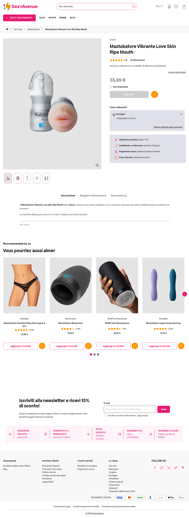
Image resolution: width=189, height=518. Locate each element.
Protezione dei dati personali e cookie (118, 506)
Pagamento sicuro (85, 469)
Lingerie (112, 472)
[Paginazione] (8, 178)
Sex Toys (18, 29)
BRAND (63, 17)
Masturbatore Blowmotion (70, 323)
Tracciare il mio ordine (52, 469)
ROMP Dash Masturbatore (117, 323)
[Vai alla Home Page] (7, 29)
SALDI (42, 17)
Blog (5, 469)
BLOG (72, 17)
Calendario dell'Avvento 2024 (122, 491)
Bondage (113, 475)
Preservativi (114, 485)
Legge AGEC (47, 482)
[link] (169, 6)
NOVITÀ (52, 17)
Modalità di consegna (87, 466)
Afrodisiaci (114, 478)
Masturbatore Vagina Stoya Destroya (163, 323)
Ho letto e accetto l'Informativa (128, 415)
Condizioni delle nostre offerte (16, 466)
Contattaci (47, 478)
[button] (52, 103)
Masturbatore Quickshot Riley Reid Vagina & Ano (24, 324)
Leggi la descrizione (177, 72)
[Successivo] (184, 294)
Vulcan (113, 39)
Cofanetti (113, 488)
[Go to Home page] (20, 6)
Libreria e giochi (116, 482)
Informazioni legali (62, 506)
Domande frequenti (51, 466)
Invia (163, 409)
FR (157, 6)
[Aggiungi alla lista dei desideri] (154, 94)
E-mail (107, 403)
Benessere (113, 469)
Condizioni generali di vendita (86, 506)
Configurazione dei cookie (54, 475)
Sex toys (113, 466)
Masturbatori (34, 29)
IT (162, 6)
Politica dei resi (49, 472)
